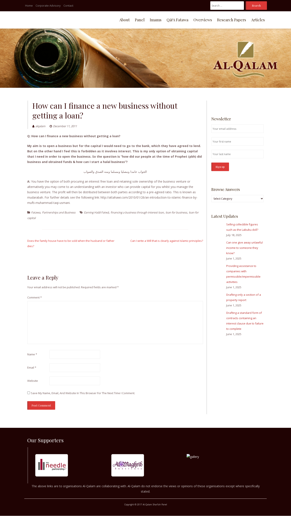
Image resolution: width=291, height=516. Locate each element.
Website (32, 381)
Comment (34, 297)
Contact (68, 5)
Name (32, 354)
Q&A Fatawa (177, 19)
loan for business (176, 212)
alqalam (40, 126)
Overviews (202, 19)
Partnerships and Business (58, 212)
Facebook (248, 103)
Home (29, 5)
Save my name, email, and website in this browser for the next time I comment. (83, 393)
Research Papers (231, 19)
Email (31, 367)
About (124, 19)
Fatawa (35, 212)
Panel (140, 19)
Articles (258, 19)
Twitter (255, 103)
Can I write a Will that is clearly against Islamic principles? (166, 241)
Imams (155, 19)
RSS (261, 103)
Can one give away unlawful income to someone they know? (244, 248)
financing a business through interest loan (137, 212)
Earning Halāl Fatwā (96, 212)
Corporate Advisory (48, 5)
